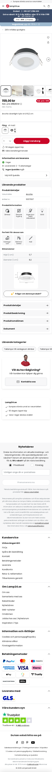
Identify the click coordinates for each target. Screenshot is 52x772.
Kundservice (10, 537)
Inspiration (7, 622)
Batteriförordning (40, 751)
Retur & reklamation (12, 573)
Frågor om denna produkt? (28, 293)
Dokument (9, 328)
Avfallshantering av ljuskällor (26, 755)
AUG (24, 19)
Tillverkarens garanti (12, 578)
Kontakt (6, 556)
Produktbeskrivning (14, 313)
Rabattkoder (8, 601)
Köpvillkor (44, 748)
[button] (6, 90)
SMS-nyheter (8, 609)
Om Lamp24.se (11, 586)
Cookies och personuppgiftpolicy (19, 751)
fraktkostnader (32, 764)
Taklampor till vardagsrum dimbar (19, 349)
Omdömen (7, 614)
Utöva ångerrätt (11, 543)
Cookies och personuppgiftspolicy (19, 636)
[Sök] (44, 6)
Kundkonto (7, 569)
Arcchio (29, 194)
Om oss (5, 592)
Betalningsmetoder (11, 560)
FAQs (4, 547)
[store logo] (14, 6)
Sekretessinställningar (12, 748)
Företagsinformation (12, 645)
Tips (16, 622)
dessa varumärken (31, 492)
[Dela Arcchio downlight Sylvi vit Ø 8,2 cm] (48, 42)
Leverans (6, 565)
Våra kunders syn (13, 708)
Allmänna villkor (10, 641)
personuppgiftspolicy (36, 526)
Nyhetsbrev (8, 605)
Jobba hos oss (9, 618)
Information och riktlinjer (18, 631)
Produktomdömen (13, 320)
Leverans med (11, 691)
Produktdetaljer (12, 305)
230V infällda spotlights (15, 29)
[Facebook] (18, 742)
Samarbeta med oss (12, 596)
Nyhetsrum (23, 618)
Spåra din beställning (12, 551)
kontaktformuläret (42, 523)
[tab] (26, 557)
